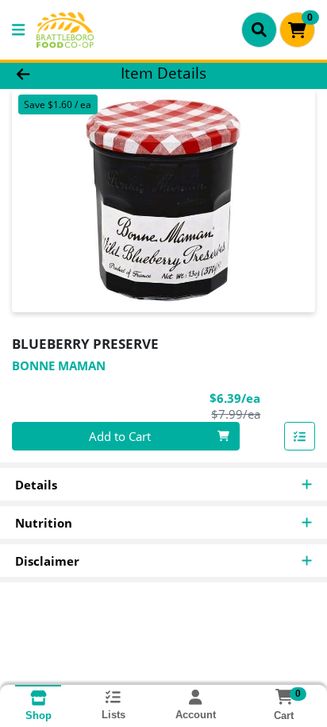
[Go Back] (50, 73)
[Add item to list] (300, 436)
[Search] (259, 29)
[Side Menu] (18, 30)
